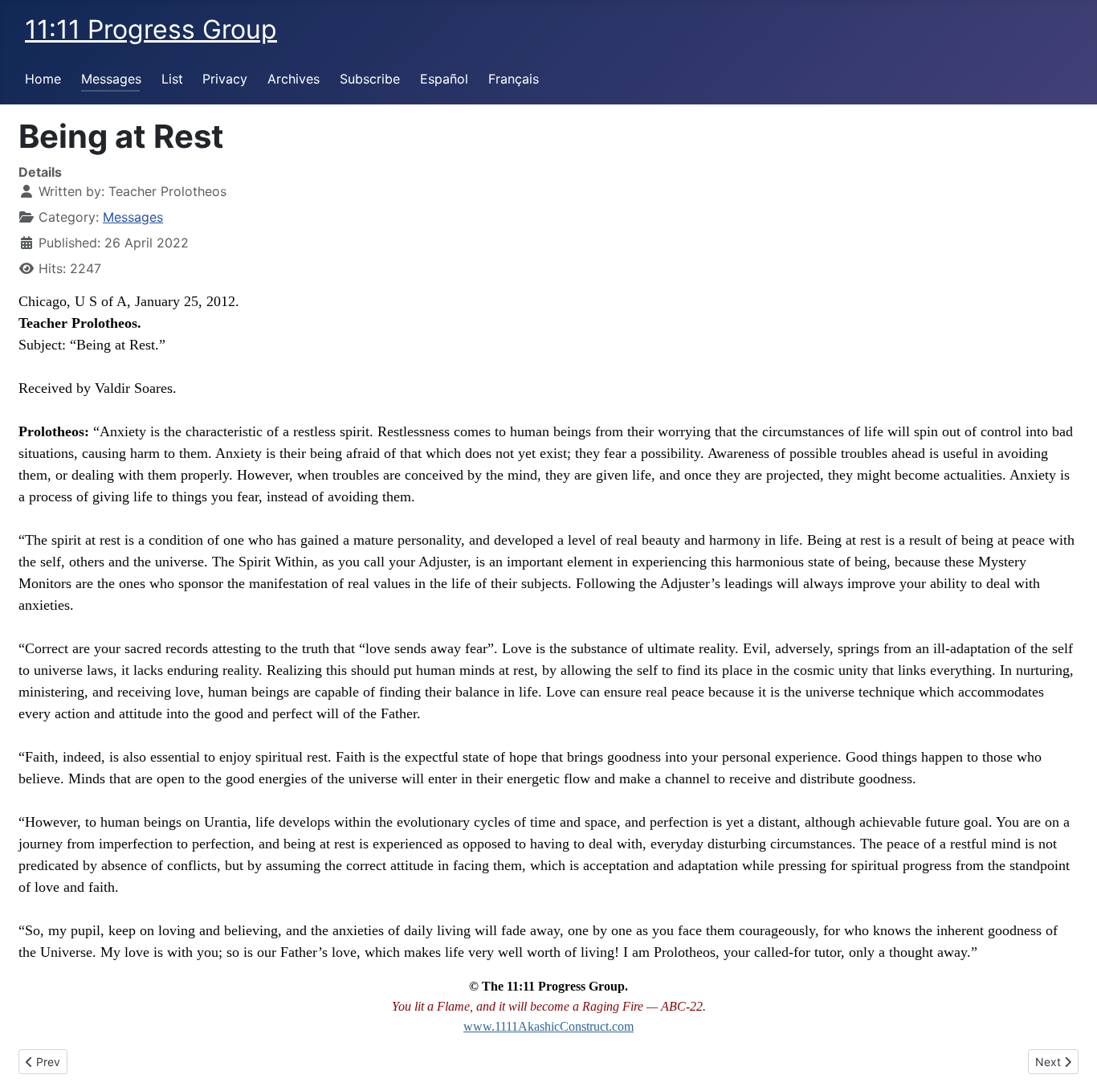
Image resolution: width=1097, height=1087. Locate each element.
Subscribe (370, 79)
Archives (293, 79)
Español (444, 79)
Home (43, 79)
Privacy (224, 79)
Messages (111, 79)
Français (513, 79)
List (172, 79)
